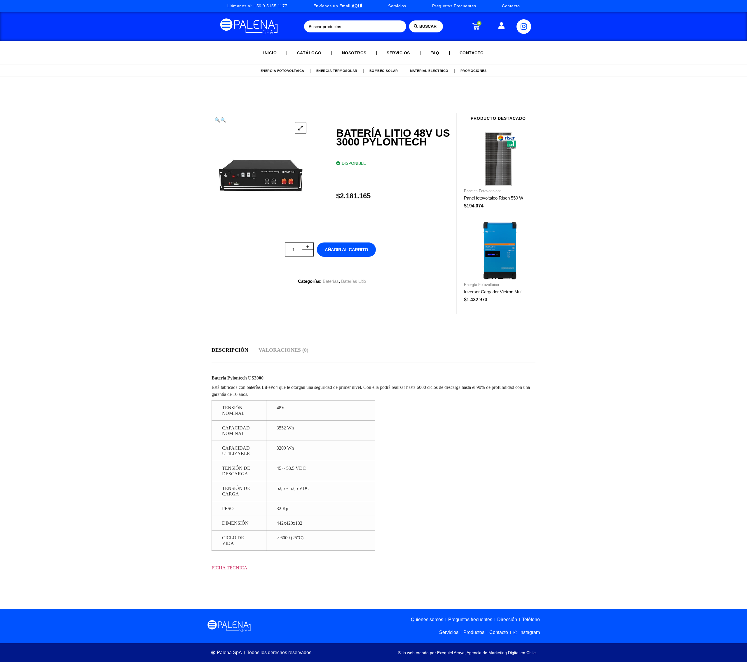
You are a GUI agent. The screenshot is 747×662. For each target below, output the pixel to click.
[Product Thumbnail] (300, 128)
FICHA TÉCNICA (230, 567)
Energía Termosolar (336, 70)
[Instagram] (523, 26)
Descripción (230, 350)
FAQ (434, 53)
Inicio (270, 53)
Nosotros (354, 53)
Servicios (398, 53)
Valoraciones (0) (283, 350)
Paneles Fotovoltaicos (483, 191)
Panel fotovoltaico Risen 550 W (493, 197)
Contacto (472, 53)
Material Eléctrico (429, 70)
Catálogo (309, 53)
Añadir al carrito (346, 249)
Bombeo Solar (383, 70)
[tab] (235, 350)
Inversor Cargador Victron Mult (493, 291)
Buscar (428, 26)
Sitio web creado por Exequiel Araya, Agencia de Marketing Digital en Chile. (467, 652)
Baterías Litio (353, 281)
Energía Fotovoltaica (282, 70)
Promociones (473, 70)
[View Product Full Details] (498, 184)
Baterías (331, 281)
